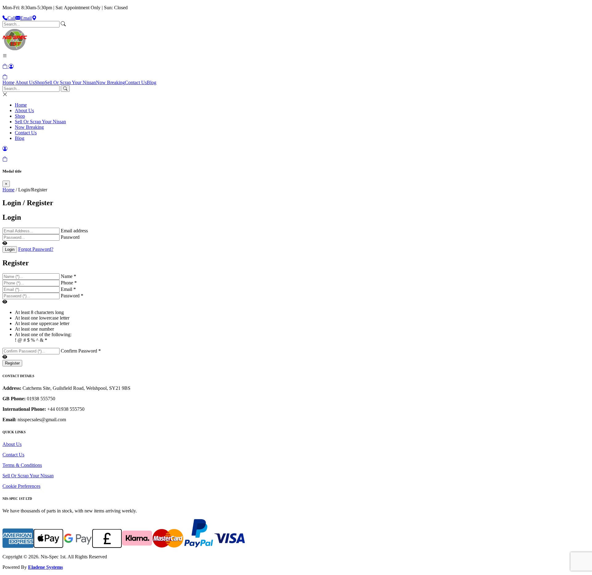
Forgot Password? (35, 249)
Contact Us (136, 82)
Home (8, 82)
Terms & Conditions (22, 465)
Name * (68, 276)
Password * (72, 295)
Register (12, 363)
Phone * (69, 282)
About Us (25, 82)
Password (70, 237)
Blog (151, 82)
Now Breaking (110, 82)
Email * (68, 289)
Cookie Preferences (21, 486)
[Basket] (4, 77)
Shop (40, 82)
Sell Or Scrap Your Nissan (70, 82)
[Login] (11, 66)
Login (9, 249)
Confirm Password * (81, 350)
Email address (74, 230)
